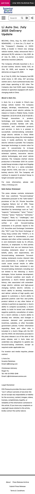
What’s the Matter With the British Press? (18, 3)
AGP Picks (5, 3)
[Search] (22, 18)
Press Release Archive (21, 482)
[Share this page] (32, 18)
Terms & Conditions (17, 491)
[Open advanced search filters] (26, 18)
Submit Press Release (18, 486)
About (8, 482)
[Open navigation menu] (3, 18)
